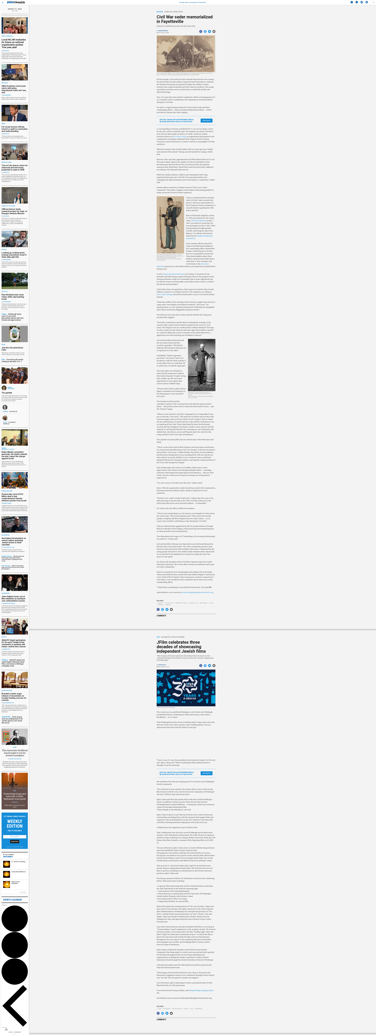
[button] (373, 2)
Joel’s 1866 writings (164, 294)
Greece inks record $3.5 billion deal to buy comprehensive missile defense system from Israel (14, 497)
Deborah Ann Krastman (16, 882)
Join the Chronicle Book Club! (12, 349)
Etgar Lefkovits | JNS (8, 547)
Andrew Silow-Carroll (9, 603)
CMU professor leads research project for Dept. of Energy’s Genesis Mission (14, 211)
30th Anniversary (177, 1008)
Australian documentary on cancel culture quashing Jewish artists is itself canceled (14, 541)
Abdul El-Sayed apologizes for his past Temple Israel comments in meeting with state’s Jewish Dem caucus (14, 643)
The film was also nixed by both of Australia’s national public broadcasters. (13, 550)
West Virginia (203, 603)
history (211, 603)
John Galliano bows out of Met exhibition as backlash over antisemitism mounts (13, 598)
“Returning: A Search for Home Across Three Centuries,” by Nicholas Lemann (13, 353)
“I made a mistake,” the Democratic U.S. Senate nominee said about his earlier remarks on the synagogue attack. (13, 653)
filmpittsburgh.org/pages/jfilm (201, 990)
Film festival (166, 1008)
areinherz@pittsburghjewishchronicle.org (197, 592)
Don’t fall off (13, 411)
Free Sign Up (207, 120)
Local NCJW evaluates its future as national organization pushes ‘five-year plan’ (14, 43)
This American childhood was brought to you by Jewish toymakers (15, 753)
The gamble (7, 393)
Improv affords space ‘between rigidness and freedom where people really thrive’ (14, 98)
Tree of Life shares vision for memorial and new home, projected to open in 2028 (15, 167)
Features (160, 604)
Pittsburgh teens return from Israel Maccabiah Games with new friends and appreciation (13, 317)
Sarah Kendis (11, 388)
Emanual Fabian (7, 503)
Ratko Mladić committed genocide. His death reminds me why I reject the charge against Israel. (14, 455)
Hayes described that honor (174, 274)
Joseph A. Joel (193, 603)
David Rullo (162, 665)
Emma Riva (15, 802)
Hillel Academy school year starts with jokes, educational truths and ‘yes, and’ (14, 89)
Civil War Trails (180, 136)
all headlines (198, 1008)
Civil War (160, 603)
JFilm (159, 1008)
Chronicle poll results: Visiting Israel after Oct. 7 (13, 360)
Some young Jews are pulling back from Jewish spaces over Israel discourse (12, 720)
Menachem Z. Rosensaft (8, 449)
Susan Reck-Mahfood (18, 872)
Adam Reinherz (163, 30)
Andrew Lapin (6, 649)
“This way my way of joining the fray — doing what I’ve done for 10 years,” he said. (14, 137)
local (191, 1008)
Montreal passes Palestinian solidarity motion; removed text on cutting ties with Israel (13, 558)
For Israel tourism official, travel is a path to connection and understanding (15, 129)
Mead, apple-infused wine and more (15, 806)
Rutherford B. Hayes (181, 603)
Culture (186, 1008)
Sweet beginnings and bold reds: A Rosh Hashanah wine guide (14, 796)
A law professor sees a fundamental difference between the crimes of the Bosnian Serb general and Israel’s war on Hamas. (14, 464)
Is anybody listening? (9, 422)
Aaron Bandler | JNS (8, 702)
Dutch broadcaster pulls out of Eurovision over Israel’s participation (13, 567)
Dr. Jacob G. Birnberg (18, 861)
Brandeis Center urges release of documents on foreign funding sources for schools (14, 696)
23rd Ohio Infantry (198, 220)
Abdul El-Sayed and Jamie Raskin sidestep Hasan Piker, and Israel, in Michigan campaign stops (13, 663)
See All (23, 892)
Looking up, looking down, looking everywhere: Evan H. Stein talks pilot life (14, 255)
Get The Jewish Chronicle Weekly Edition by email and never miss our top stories (177, 121)
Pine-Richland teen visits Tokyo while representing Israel (13, 297)
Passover (167, 604)
